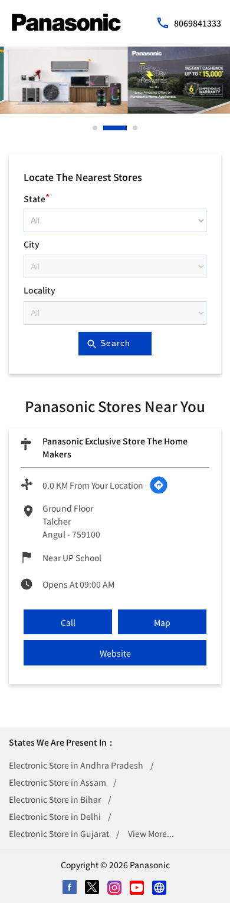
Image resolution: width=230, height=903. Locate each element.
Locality (39, 290)
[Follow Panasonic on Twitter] (92, 888)
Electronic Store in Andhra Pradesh (76, 765)
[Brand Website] (160, 888)
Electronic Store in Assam (57, 782)
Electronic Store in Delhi (55, 816)
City (32, 244)
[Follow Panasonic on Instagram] (115, 888)
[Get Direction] (158, 485)
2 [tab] (106, 128)
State (37, 197)
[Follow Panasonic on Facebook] (70, 888)
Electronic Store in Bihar (55, 799)
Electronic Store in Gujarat (59, 833)
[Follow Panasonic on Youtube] (137, 888)
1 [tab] (95, 128)
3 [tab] (136, 128)
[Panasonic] (66, 22)
